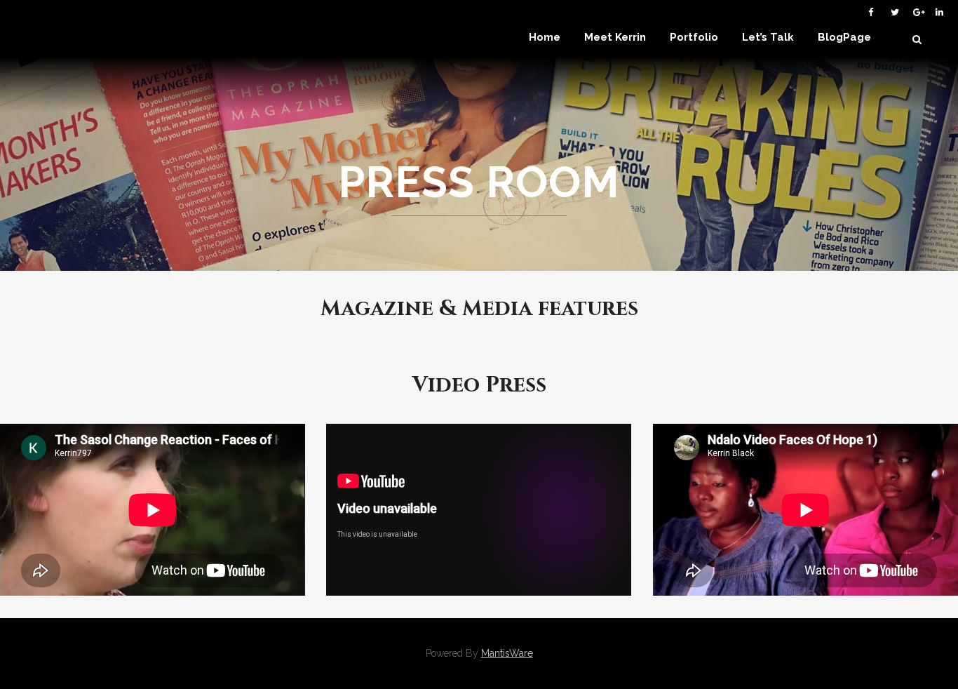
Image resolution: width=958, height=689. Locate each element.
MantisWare (507, 653)
